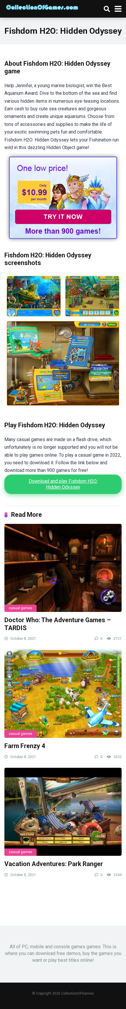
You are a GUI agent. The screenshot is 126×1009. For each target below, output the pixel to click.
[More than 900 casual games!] (63, 241)
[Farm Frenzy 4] (63, 693)
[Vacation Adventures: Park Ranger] (63, 812)
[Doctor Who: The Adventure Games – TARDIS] (63, 568)
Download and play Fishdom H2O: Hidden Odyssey (63, 484)
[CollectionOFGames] (42, 6)
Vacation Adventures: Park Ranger (53, 864)
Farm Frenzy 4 (24, 746)
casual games (20, 608)
